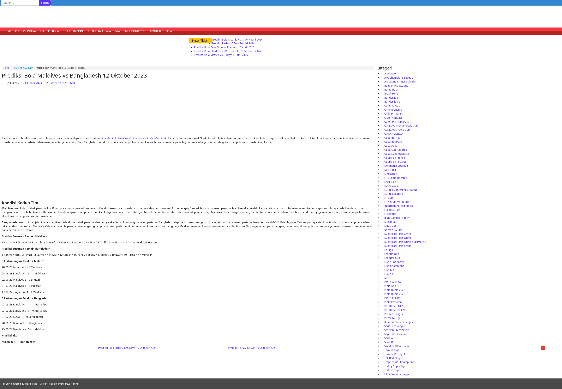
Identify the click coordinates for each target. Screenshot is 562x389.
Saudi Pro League (395, 326)
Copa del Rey (392, 137)
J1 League (390, 213)
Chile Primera (392, 113)
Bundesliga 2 (392, 101)
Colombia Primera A (396, 121)
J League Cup (392, 210)
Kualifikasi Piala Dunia (23, 68)
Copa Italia (390, 145)
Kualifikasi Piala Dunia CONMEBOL (405, 242)
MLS (386, 278)
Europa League (393, 193)
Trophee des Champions (399, 362)
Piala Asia (390, 286)
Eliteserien (390, 173)
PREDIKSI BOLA (49, 31)
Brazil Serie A (392, 93)
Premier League (394, 314)
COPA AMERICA (393, 133)
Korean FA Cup (393, 230)
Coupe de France (394, 157)
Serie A (388, 338)
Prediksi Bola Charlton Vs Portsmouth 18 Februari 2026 (227, 51)
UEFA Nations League (397, 374)
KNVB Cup (390, 225)
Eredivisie (390, 181)
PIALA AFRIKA (392, 282)
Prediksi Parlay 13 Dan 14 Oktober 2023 (252, 348)
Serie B (388, 342)
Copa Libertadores (395, 149)
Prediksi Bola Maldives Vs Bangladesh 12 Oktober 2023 (134, 138)
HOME (7, 31)
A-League (390, 73)
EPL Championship (395, 178)
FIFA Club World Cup (396, 201)
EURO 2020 (391, 185)
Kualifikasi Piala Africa (397, 234)
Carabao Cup (392, 105)
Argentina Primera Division (400, 81)
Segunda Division (395, 334)
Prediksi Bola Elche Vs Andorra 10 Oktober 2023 (126, 348)
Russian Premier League (399, 322)
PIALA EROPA (392, 298)
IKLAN (170, 31)
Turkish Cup (391, 370)
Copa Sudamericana (396, 153)
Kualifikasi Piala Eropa (397, 246)
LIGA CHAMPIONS (73, 31)
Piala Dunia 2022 (394, 290)
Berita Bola (391, 89)
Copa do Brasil (393, 141)
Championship (393, 109)
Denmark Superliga (396, 165)
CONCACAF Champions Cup (401, 125)
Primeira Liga (392, 318)
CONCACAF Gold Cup (397, 129)
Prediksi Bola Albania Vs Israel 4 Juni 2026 (237, 39)
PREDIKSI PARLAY (25, 31)
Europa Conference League (400, 190)
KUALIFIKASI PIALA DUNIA (104, 31)
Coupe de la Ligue (395, 161)
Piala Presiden (393, 302)
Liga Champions (394, 266)
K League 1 (391, 222)
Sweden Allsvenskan (396, 346)
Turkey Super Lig (394, 366)
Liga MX (389, 270)
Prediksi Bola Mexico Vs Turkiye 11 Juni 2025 (221, 55)
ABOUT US (156, 31)
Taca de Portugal (394, 354)
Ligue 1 (388, 274)
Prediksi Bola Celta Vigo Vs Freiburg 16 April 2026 (224, 47)
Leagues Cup (392, 258)
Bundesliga (391, 97)
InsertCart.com (69, 383)
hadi (73, 83)
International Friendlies (398, 205)
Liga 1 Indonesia (394, 262)
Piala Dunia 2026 (394, 294)
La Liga (388, 250)
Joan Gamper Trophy (396, 217)
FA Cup (388, 197)
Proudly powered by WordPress (19, 383)
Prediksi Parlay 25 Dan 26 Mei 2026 (233, 43)
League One (391, 254)
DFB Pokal (390, 169)
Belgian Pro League (396, 85)
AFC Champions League (398, 77)
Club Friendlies (393, 117)
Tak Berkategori (393, 358)
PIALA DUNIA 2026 (135, 31)
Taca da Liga (391, 350)
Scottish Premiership (396, 330)
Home (6, 68)
